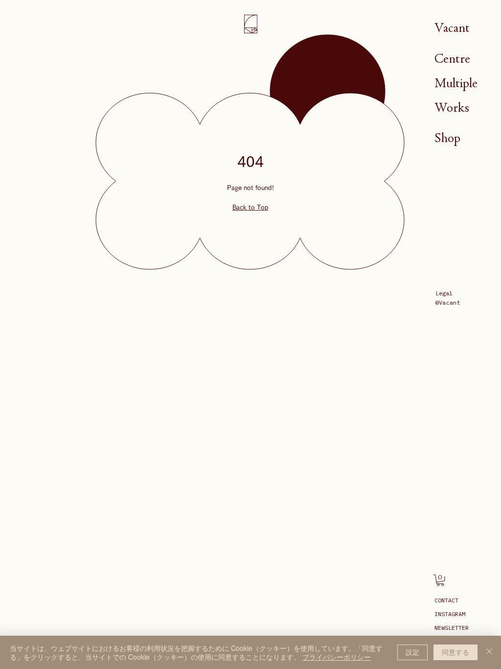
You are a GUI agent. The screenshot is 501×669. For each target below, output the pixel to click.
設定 (412, 652)
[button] (440, 580)
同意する (455, 652)
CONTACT (446, 600)
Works (451, 107)
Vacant (452, 28)
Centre (452, 58)
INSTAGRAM (449, 614)
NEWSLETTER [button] (451, 627)
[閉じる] (489, 652)
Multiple (456, 83)
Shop (447, 138)
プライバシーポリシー (336, 657)
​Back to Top (250, 207)
